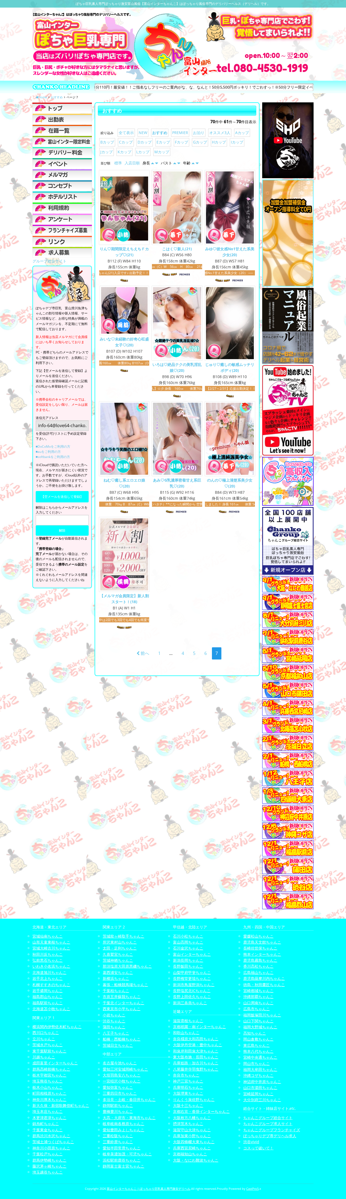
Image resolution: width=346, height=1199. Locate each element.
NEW (143, 132)
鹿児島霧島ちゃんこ (260, 960)
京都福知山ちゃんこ (190, 1153)
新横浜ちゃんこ (116, 978)
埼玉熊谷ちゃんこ (47, 1081)
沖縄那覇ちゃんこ (258, 996)
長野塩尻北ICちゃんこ (192, 990)
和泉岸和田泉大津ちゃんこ (195, 1051)
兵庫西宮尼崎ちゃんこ (192, 1148)
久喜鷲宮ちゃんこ (118, 954)
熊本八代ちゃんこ (258, 1051)
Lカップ (142, 151)
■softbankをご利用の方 (53, 456)
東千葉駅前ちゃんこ (49, 1051)
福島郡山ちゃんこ (47, 996)
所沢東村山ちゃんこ (120, 942)
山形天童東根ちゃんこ (51, 942)
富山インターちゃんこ (192, 954)
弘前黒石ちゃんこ (47, 960)
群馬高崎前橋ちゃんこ (51, 1069)
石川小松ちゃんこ (188, 936)
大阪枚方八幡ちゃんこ (192, 1117)
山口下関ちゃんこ (258, 1020)
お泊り (198, 132)
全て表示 (126, 132)
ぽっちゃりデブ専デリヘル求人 (269, 1135)
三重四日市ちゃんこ (120, 1093)
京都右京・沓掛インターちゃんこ (201, 1111)
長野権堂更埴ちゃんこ (192, 978)
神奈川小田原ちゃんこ (51, 1148)
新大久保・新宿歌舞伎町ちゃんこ (60, 1105)
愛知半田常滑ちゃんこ (122, 1148)
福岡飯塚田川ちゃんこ (262, 1015)
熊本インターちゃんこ (262, 954)
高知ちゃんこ (254, 1033)
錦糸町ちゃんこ (45, 1123)
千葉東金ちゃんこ (47, 1129)
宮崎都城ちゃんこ (258, 990)
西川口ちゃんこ (45, 1032)
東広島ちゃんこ (256, 1045)
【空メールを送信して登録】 (62, 496)
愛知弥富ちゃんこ (118, 1087)
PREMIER (180, 132)
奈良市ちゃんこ (186, 1075)
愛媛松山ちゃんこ (258, 936)
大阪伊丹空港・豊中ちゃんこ (197, 1044)
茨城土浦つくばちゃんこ (53, 1141)
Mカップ (161, 151)
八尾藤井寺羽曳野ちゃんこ (195, 1069)
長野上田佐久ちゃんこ (192, 996)
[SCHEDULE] (62, 119)
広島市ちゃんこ (256, 1008)
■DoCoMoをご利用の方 (53, 446)
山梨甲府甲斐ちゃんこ (192, 972)
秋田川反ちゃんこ (47, 954)
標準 (118, 162)
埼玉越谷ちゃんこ (47, 1172)
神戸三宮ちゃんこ (188, 1081)
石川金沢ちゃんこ (188, 948)
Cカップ (126, 142)
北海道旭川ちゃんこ (49, 972)
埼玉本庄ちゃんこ (47, 1111)
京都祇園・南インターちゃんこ (199, 1026)
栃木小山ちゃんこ (47, 1087)
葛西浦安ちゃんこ (118, 972)
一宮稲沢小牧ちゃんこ (122, 1081)
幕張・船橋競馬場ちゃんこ (125, 984)
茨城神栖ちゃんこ (118, 960)
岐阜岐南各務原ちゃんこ (123, 1123)
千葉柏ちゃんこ (116, 990)
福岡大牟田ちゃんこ (260, 1069)
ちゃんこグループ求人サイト (267, 1123)
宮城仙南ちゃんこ (47, 936)
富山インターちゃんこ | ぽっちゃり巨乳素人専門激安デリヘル (148, 1189)
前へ (144, 653)
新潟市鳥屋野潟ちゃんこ (194, 984)
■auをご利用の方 (48, 451)
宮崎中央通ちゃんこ (260, 1057)
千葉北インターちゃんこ (123, 1002)
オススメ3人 (219, 132)
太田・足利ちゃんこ (120, 948)
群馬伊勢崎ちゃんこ (49, 1160)
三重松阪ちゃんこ (118, 1135)
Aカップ (242, 132)
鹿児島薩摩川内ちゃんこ (264, 978)
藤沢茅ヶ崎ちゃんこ (49, 1166)
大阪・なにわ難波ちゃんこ (195, 1160)
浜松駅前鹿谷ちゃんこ (122, 1160)
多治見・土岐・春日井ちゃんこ (129, 1099)
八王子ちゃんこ (116, 1033)
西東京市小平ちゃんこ (122, 1008)
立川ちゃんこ (43, 1038)
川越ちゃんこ (43, 1057)
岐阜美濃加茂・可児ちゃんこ (127, 1153)
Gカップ (200, 142)
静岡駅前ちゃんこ (118, 1105)
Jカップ (106, 151)
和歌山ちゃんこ (186, 1032)
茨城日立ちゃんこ (118, 1045)
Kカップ (124, 151)
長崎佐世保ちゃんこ (260, 948)
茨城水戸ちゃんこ (47, 1044)
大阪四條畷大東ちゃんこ (194, 1141)
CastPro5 (252, 1189)
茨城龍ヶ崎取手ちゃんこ (123, 936)
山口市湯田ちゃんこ (260, 1087)
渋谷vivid (251, 1141)
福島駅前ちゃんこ (47, 1002)
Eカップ (163, 142)
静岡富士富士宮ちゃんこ (123, 1166)
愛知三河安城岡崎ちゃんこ (125, 1069)
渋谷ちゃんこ (114, 1020)
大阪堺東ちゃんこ (188, 1093)
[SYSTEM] (62, 141)
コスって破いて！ (258, 1148)
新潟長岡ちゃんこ (188, 960)
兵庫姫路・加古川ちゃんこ (195, 1062)
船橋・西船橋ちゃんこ (122, 1039)
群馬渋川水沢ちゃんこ (51, 1135)
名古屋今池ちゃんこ (120, 1062)
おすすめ (159, 132)
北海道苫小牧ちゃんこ (51, 1008)
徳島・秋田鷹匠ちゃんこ (264, 984)
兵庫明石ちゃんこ (188, 1087)
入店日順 (132, 162)
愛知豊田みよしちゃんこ (123, 1129)
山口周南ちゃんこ (258, 1002)
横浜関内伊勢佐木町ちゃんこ (57, 1026)
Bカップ (107, 142)
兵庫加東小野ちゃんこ (192, 1135)
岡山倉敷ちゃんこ (258, 1039)
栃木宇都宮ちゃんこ (49, 1075)
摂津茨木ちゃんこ (188, 1123)
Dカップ (145, 142)
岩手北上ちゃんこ (47, 978)
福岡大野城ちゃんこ (260, 1026)
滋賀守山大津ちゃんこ (192, 1129)
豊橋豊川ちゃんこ (118, 1111)
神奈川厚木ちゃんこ (49, 1099)
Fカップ (181, 142)
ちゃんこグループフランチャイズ (271, 1129)
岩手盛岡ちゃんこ (47, 990)
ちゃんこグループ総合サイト (267, 1117)
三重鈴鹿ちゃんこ (118, 1141)
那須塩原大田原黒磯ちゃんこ (127, 966)
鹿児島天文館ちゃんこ (262, 942)
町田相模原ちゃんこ (49, 1093)
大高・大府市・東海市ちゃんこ (129, 1117)
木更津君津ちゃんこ (49, 1117)
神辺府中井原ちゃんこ (262, 1081)
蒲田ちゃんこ (114, 1026)
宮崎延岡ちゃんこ (258, 1093)
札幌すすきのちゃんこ (51, 984)
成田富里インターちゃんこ (55, 1062)
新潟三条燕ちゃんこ (190, 1002)
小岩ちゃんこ (114, 1015)
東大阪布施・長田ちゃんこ (195, 1057)
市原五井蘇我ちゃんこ (122, 996)
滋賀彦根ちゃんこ (188, 1020)
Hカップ (219, 142)
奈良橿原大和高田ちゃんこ (195, 1038)
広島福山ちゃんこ (258, 972)
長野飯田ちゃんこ (188, 966)
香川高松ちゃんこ (258, 966)
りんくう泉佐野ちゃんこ (194, 1099)
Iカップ (237, 142)
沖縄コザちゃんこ (258, 1075)
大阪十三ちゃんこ (188, 1105)
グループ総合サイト (49, 261)
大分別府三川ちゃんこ (262, 1099)
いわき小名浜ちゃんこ (51, 966)
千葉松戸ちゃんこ (47, 1153)
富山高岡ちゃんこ (188, 942)
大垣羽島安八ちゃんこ (122, 1075)
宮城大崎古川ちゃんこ (51, 948)
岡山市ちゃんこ (256, 1063)
